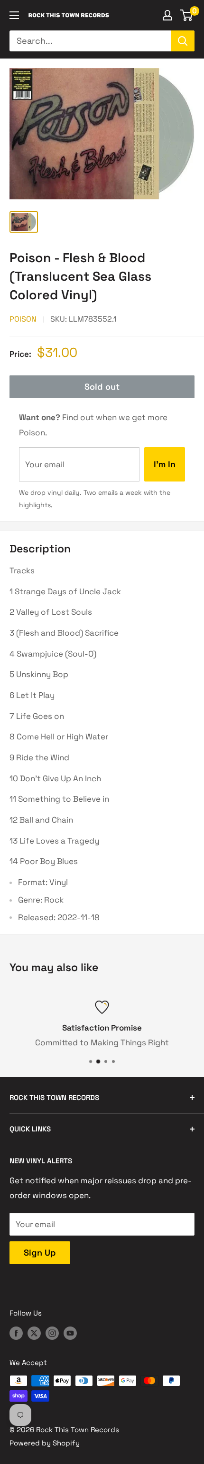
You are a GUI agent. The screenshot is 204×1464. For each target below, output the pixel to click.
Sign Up (40, 1252)
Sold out (102, 386)
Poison (23, 319)
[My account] (167, 15)
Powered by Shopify (44, 1442)
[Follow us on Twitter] (34, 1332)
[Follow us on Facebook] (16, 1332)
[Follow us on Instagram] (52, 1332)
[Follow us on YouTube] (70, 1332)
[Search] (183, 40)
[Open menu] (14, 15)
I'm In (165, 464)
